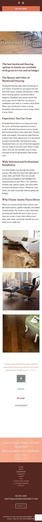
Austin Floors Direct (21, 18)
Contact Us (21, 506)
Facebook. (32, 370)
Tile (21, 479)
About (21, 469)
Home (21, 467)
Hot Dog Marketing (27, 519)
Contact (21, 486)
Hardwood (21, 472)
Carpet (21, 476)
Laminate (21, 474)
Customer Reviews (21, 483)
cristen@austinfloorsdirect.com (21, 499)
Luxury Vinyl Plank (21, 481)
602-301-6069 (21, 9)
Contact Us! (21, 457)
